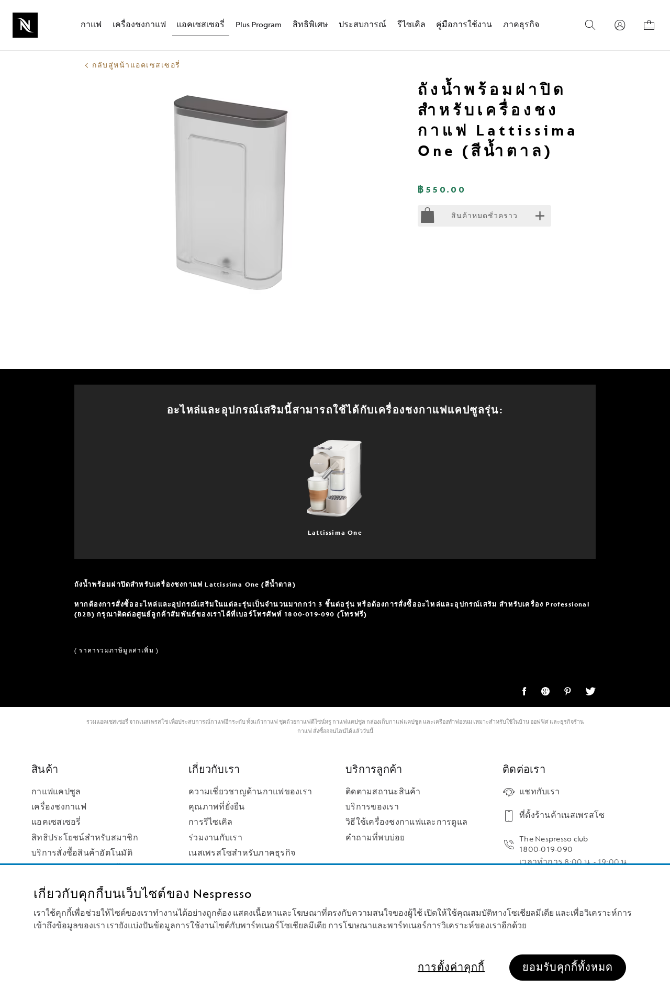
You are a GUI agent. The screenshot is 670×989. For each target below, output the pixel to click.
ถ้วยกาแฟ (298, 721)
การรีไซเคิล (210, 822)
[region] (335, 927)
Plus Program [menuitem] (259, 25)
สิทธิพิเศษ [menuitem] (310, 25)
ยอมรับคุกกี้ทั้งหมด (567, 967)
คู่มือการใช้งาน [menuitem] (464, 25)
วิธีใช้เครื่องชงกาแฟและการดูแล (406, 822)
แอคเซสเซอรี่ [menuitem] (200, 25)
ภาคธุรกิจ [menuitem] (521, 25)
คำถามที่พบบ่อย (375, 838)
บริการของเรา (372, 807)
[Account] (619, 25)
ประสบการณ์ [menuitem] (362, 25)
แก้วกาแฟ (265, 721)
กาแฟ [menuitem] (91, 25)
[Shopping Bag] (649, 25)
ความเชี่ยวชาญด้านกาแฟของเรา (250, 792)
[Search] (590, 25)
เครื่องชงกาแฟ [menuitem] (139, 25)
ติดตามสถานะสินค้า (383, 792)
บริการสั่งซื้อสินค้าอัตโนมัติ (81, 853)
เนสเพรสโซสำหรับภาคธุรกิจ (241, 853)
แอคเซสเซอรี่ (56, 822)
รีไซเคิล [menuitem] (411, 25)
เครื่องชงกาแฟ (58, 807)
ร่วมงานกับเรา (215, 838)
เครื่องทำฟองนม (452, 721)
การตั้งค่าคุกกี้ (451, 967)
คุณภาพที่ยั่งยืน (216, 807)
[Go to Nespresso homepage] (25, 25)
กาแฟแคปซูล (348, 721)
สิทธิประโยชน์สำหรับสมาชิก (84, 838)
